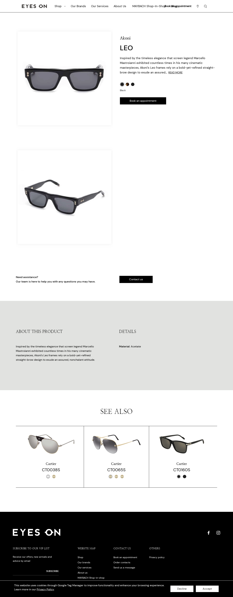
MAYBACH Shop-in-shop (91, 577)
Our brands (84, 562)
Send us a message (124, 567)
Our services (84, 567)
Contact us (136, 279)
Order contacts (121, 562)
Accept (207, 589)
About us (83, 572)
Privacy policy (157, 557)
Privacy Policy (45, 589)
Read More (175, 72)
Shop (80, 557)
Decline (182, 589)
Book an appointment (143, 101)
